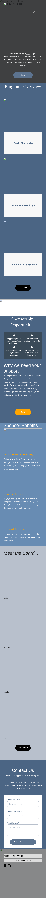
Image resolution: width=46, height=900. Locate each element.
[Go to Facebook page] (5, 865)
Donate (23, 75)
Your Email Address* (15, 811)
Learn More (23, 288)
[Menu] (40, 13)
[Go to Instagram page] (9, 865)
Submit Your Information (23, 842)
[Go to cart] (34, 13)
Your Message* (13, 823)
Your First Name (13, 799)
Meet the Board (23, 748)
